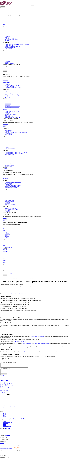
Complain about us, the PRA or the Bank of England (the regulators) (17, 44)
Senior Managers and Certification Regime (12, 117)
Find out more (5, 80)
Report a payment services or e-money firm (12, 209)
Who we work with (8, 48)
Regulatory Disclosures (9, 133)
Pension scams (7, 203)
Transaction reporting (8, 166)
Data (3, 258)
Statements (7, 236)
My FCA (4, 421)
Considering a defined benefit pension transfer (13, 182)
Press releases (7, 234)
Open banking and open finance (10, 116)
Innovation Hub (7, 96)
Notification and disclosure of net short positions (13, 159)
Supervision (7, 40)
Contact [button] (7, 435)
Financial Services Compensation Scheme (41, 343)
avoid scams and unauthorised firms (21, 341)
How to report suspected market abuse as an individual (14, 153)
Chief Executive (8, 53)
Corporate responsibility (9, 45)
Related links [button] (4, 380)
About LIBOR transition (9, 138)
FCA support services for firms (10, 114)
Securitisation (7, 140)
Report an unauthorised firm (5, 387)
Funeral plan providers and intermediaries (12, 95)
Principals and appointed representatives (12, 107)
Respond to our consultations (8, 273)
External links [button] (4, 390)
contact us (41, 351)
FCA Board (7, 56)
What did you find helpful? (5, 368)
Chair (6, 52)
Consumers (5, 168)
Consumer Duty (7, 112)
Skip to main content (4, 0)
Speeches (6, 235)
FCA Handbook (5, 423)
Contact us (4, 24)
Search (1, 5)
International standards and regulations (11, 39)
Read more (4, 218)
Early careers (7, 62)
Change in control (8, 104)
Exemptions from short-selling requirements (12, 158)
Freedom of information (7, 405)
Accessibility (5, 400)
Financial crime (7, 115)
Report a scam (7, 210)
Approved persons (8, 103)
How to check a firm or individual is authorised (13, 185)
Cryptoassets (7, 113)
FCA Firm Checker (8, 183)
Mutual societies (8, 97)
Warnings (6, 237)
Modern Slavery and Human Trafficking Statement (11, 406)
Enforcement (7, 37)
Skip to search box (11, 0)
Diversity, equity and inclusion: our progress (12, 46)
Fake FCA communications (9, 201)
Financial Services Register (7, 422)
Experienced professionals (9, 63)
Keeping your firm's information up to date (12, 106)
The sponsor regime (8, 134)
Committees (7, 54)
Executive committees (9, 55)
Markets (4, 126)
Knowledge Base (8, 131)
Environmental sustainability (10, 47)
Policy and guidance (6, 251)
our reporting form (66, 351)
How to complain (8, 194)
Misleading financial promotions (10, 208)
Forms (4, 262)
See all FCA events (8, 247)
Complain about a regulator (9, 192)
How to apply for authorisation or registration (13, 87)
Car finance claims (8, 191)
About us (4, 10)
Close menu (5, 98)
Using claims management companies (11, 195)
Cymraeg (4, 404)
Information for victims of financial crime (12, 186)
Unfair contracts (7, 211)
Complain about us (6, 401)
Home (4, 276)
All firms (6, 91)
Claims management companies (10, 92)
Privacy (4, 407)
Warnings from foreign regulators (6, 386)
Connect (4, 424)
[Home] (6, 4)
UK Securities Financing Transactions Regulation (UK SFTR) (16, 142)
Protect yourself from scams (10, 204)
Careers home (7, 61)
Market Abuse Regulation (9, 154)
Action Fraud (2, 392)
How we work (5, 69)
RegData (4, 425)
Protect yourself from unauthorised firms (7, 385)
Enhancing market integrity (9, 29)
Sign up (4, 228)
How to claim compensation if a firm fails (12, 193)
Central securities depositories (10, 148)
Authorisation (7, 36)
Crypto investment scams (9, 200)
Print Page (2, 375)
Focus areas (5, 109)
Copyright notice (6, 402)
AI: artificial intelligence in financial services (12, 111)
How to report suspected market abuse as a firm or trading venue (16, 152)
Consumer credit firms (9, 93)
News (4, 220)
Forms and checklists (8, 130)
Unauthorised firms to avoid (5, 384)
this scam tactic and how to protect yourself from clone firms (21, 293)
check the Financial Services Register (37, 336)
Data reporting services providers (10, 139)
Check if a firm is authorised (10, 86)
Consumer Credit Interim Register (6, 383)
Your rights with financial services (11, 187)
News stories (7, 233)
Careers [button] (7, 428)
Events (4, 245)
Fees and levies (7, 105)
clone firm (24, 351)
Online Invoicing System (7, 426)
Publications (5, 249)
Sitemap (4, 408)
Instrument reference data (9, 165)
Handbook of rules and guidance (10, 38)
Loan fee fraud (7, 202)
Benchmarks (7, 147)
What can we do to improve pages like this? (8, 362)
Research (4, 260)
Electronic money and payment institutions (12, 94)
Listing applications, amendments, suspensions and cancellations (16, 132)
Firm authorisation (6, 82)
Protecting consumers (8, 31)
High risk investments (8, 184)
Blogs (6, 232)
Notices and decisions (7, 255)
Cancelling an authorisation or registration (12, 85)
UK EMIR (7, 141)
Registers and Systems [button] (19, 419)
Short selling (7, 160)
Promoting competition (9, 30)
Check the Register (3, 382)
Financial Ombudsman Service (27, 343)
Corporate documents (7, 253)
